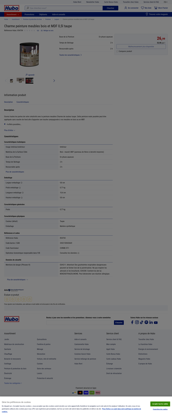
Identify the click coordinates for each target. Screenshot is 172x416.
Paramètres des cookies (160, 409)
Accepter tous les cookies (160, 404)
